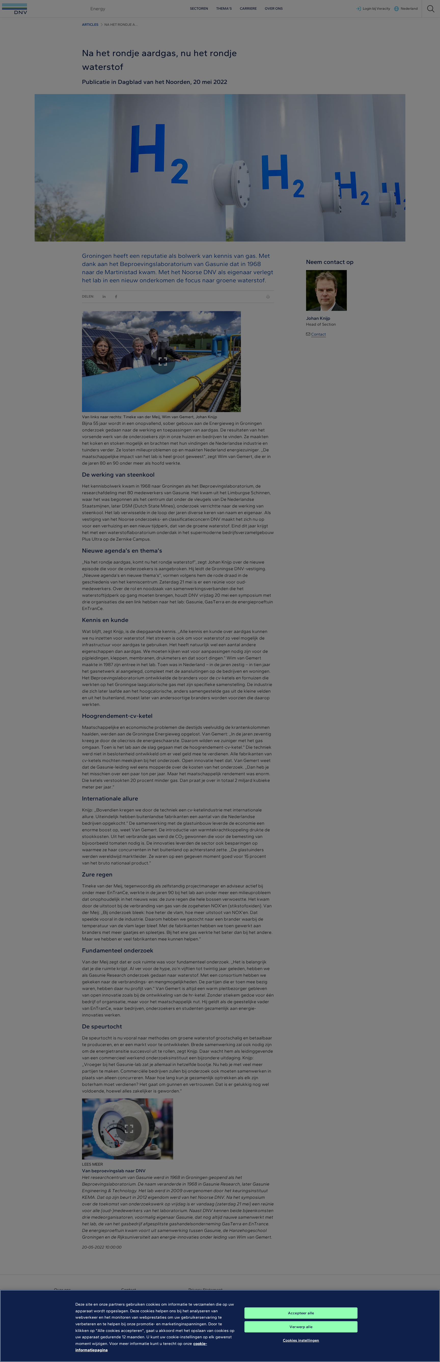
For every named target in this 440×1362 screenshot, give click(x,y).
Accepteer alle (301, 1313)
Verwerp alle (301, 1327)
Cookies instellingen (301, 1340)
